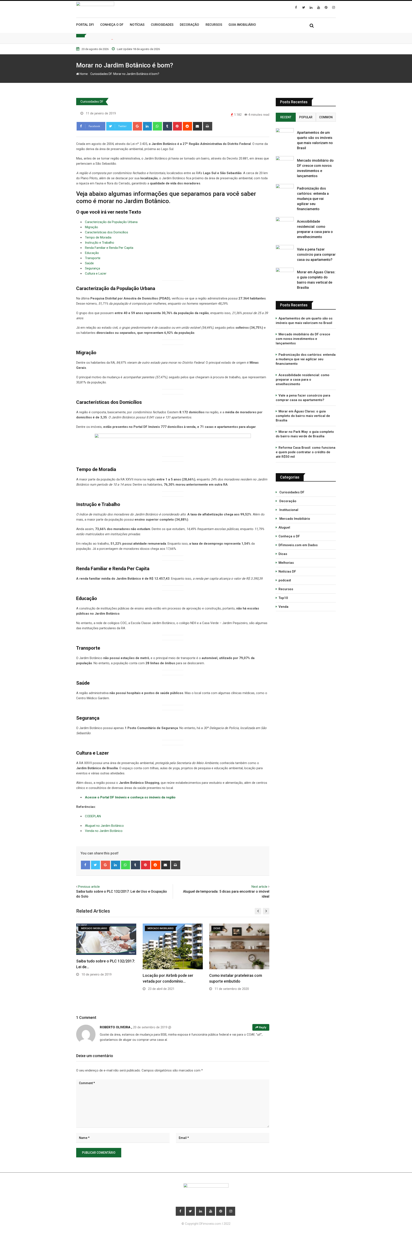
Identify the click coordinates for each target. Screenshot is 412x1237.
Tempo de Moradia (98, 237)
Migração (91, 227)
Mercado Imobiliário (294, 519)
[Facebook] (85, 865)
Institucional (288, 510)
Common (326, 117)
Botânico (117, 826)
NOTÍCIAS (137, 25)
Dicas (283, 554)
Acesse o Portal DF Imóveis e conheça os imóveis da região (130, 797)
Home (83, 74)
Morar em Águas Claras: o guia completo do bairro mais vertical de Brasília (303, 415)
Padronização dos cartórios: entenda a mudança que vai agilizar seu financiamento (313, 198)
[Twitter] (95, 865)
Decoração (287, 501)
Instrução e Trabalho (99, 243)
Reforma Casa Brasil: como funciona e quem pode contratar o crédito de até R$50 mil (305, 452)
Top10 (283, 598)
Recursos (286, 589)
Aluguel (284, 527)
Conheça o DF (289, 536)
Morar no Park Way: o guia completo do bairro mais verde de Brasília (305, 434)
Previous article (89, 887)
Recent (285, 117)
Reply (262, 1027)
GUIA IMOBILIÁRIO (242, 25)
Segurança (92, 268)
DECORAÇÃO (189, 25)
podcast (285, 580)
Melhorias (286, 563)
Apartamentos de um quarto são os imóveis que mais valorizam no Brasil (304, 320)
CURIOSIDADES (162, 25)
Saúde (89, 263)
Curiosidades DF (100, 74)
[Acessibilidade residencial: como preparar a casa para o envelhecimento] (285, 222)
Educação (92, 253)
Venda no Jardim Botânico (104, 831)
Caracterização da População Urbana (111, 222)
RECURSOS (214, 25)
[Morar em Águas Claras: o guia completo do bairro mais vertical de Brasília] (285, 273)
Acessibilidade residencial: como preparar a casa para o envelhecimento (302, 379)
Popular (305, 117)
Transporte (92, 258)
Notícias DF (287, 571)
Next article (259, 887)
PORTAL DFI (85, 25)
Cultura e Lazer (95, 273)
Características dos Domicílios (106, 232)
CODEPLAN (93, 816)
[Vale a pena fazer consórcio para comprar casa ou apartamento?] (285, 250)
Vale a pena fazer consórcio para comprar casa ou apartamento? (316, 254)
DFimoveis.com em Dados (298, 545)
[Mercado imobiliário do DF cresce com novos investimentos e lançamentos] (285, 161)
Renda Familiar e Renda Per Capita (109, 248)
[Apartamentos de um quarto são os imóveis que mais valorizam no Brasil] (285, 133)
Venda (283, 607)
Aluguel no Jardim (98, 826)
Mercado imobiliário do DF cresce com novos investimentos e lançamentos (303, 338)
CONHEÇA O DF (111, 25)
